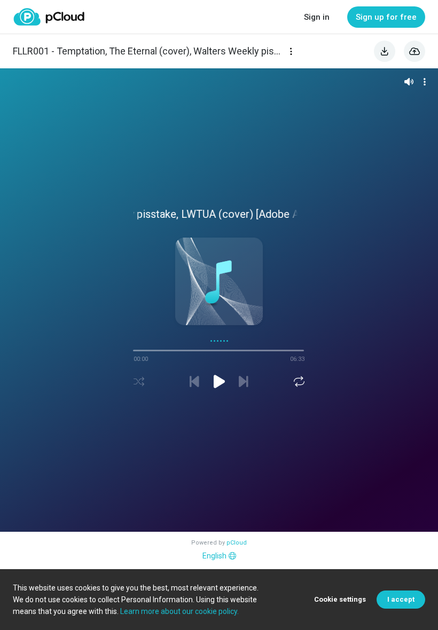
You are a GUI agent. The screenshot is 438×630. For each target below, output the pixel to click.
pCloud (236, 542)
